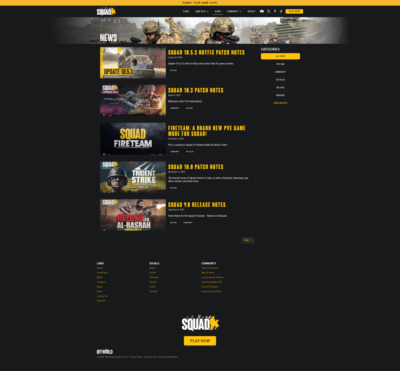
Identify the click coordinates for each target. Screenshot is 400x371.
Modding (280, 95)
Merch (251, 11)
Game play (102, 272)
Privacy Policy (136, 357)
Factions (101, 282)
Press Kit (101, 301)
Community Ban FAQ (212, 282)
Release (173, 70)
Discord (153, 282)
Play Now (294, 11)
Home (186, 11)
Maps (99, 286)
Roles (99, 277)
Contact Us (102, 296)
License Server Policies (212, 277)
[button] (202, 11)
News (218, 11)
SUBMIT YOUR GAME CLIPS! (200, 2)
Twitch (152, 286)
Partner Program (210, 286)
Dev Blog (190, 152)
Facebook (154, 277)
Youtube (153, 291)
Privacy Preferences (168, 357)
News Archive (281, 103)
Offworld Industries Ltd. (116, 357)
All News (280, 56)
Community (175, 108)
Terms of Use (150, 357)
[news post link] (133, 62)
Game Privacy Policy (211, 291)
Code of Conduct (210, 268)
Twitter (152, 272)
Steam (152, 268)
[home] (106, 11)
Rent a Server (208, 272)
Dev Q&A (281, 64)
